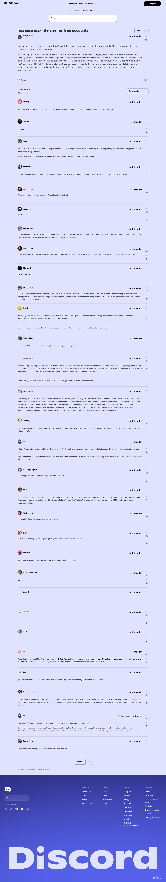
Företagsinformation (153, 818)
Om (104, 792)
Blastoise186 (28, 229)
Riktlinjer (148, 806)
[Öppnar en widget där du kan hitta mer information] (157, 878)
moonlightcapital (30, 470)
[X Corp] (22, 80)
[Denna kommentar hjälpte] (146, 101)
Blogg (126, 800)
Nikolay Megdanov (30, 692)
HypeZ (25, 308)
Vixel (25, 489)
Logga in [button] (152, 4)
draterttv (26, 553)
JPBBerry (26, 421)
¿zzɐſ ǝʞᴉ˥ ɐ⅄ (28, 391)
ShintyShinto (28, 338)
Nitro (84, 796)
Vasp (25, 141)
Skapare (127, 807)
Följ (138, 30)
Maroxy (26, 102)
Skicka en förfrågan (87, 4)
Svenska (10, 798)
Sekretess (149, 796)
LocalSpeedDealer (30, 572)
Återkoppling (129, 803)
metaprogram (28, 358)
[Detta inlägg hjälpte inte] (146, 44)
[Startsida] (12, 4)
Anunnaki (27, 167)
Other (92, 11)
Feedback (73, 4)
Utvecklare (128, 815)
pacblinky (27, 209)
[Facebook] (19, 80)
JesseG (26, 612)
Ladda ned (86, 792)
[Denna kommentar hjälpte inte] (146, 109)
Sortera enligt (134, 91)
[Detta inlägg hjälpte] (146, 37)
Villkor (147, 792)
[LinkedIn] (25, 80)
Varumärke (107, 800)
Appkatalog (87, 803)
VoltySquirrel (28, 36)
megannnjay (28, 189)
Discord (74, 11)
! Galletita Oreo (29, 513)
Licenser (148, 814)
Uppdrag (128, 819)
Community (128, 811)
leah (25, 651)
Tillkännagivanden (152, 810)
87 (147, 80)
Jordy (25, 631)
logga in (27, 769)
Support (127, 792)
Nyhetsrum (107, 803)
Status (84, 800)
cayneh (26, 121)
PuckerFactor (28, 741)
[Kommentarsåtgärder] (146, 113)
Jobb (105, 796)
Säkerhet (127, 796)
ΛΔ (24, 441)
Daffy (25, 533)
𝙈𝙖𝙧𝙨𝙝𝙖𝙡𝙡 (27, 268)
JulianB (26, 592)
